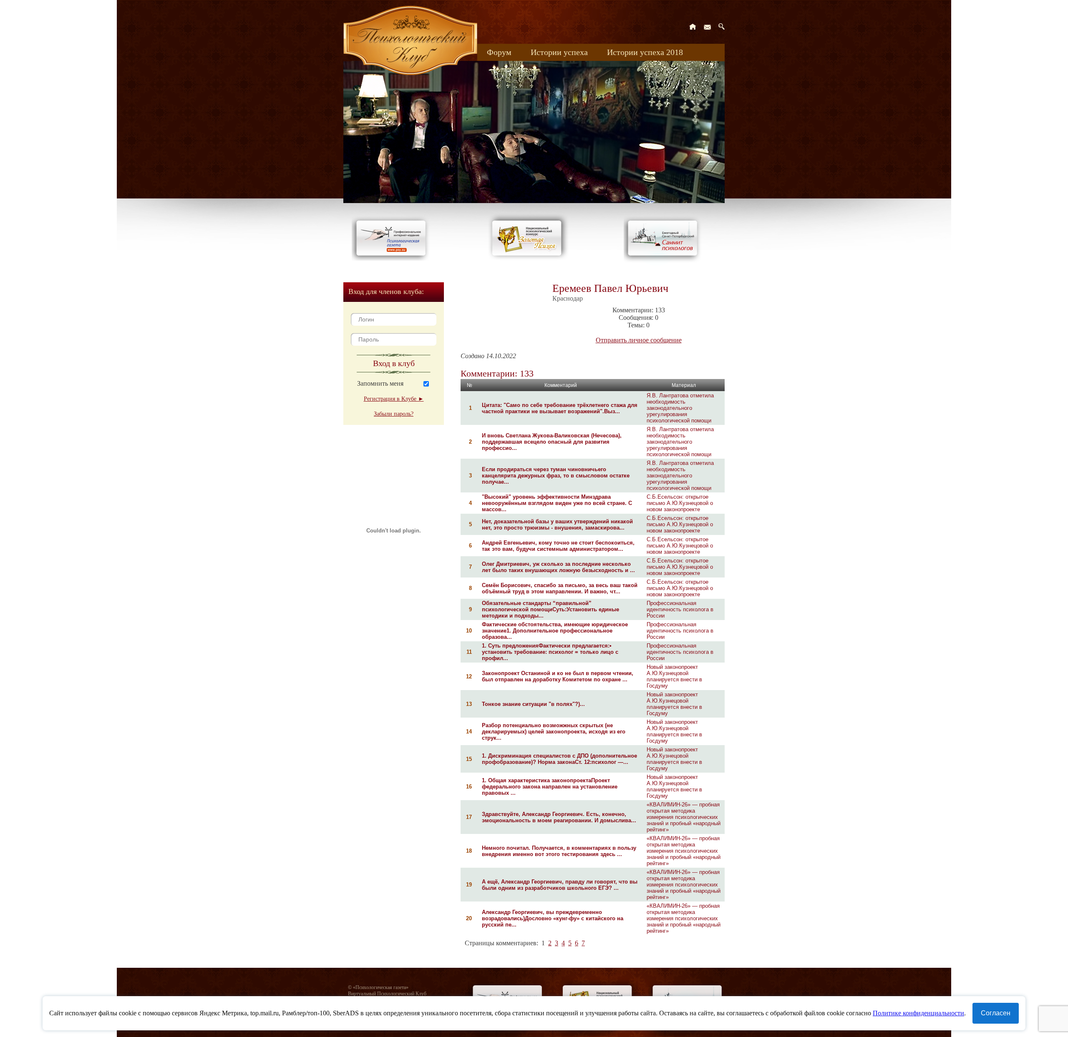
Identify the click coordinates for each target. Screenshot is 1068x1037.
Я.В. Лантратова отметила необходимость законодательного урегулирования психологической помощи (680, 408)
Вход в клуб (394, 363)
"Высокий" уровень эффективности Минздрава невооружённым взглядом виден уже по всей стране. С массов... (557, 503)
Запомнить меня (380, 383)
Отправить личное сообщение (639, 340)
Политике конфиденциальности (918, 1013)
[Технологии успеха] (664, 263)
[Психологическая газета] (392, 258)
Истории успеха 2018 (645, 52)
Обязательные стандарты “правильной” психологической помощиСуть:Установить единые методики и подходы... (550, 609)
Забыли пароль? (393, 414)
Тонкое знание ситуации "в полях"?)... (533, 704)
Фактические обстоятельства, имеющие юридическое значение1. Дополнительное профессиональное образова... (555, 630)
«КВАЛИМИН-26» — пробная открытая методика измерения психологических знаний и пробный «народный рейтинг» (683, 817)
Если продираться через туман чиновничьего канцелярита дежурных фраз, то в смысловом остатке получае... (556, 475)
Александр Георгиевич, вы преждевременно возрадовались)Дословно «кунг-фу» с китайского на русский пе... (552, 918)
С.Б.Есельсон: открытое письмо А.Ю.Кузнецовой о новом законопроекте (680, 503)
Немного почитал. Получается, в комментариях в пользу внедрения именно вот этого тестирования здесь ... (559, 851)
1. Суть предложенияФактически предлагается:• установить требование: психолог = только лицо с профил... (550, 652)
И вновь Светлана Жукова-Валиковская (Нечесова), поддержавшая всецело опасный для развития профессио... (552, 441)
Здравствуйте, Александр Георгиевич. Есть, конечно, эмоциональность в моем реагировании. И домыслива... (559, 817)
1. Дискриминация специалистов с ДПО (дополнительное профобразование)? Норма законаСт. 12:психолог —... (559, 759)
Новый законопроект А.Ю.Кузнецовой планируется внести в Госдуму (674, 676)
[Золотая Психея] (528, 258)
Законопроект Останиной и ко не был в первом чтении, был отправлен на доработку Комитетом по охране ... (557, 676)
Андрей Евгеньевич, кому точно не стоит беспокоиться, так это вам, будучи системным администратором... (558, 546)
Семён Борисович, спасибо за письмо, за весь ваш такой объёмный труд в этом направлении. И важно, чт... (559, 588)
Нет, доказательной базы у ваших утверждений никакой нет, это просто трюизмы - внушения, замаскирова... (557, 524)
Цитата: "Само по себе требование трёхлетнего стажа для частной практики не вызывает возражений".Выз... (559, 408)
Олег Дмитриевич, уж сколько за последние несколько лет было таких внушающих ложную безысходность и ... (558, 567)
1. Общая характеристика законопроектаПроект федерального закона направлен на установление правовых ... (549, 786)
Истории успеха (559, 52)
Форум (499, 52)
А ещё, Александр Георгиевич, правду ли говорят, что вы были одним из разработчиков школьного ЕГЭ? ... (559, 885)
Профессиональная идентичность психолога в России (680, 609)
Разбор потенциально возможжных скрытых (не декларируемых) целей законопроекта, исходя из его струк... (553, 731)
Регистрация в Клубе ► (394, 399)
